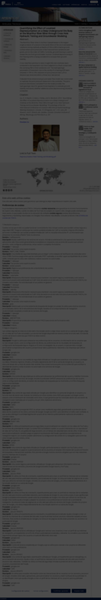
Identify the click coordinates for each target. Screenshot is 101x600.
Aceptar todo (79, 591)
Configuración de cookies (20, 591)
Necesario (11, 225)
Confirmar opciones (60, 591)
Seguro (10, 328)
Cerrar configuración (40, 591)
